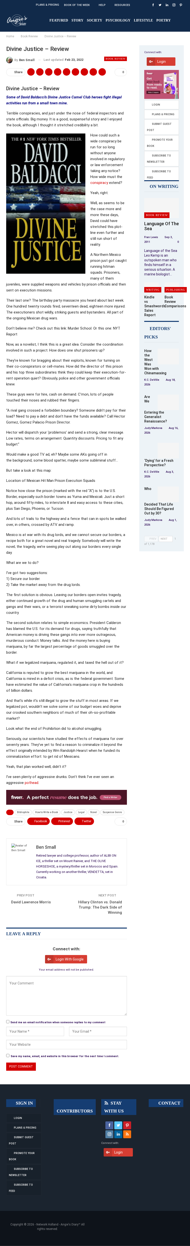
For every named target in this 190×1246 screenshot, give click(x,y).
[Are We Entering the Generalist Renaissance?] (168, 402)
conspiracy (99, 182)
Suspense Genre (112, 812)
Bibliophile (23, 812)
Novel (93, 812)
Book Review (115, 58)
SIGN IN (24, 1103)
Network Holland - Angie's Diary (57, 1224)
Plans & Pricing (47, 4)
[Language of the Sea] (161, 208)
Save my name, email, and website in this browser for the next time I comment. (65, 1056)
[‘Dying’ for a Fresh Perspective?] (168, 451)
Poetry (163, 20)
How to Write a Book (46, 812)
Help (102, 5)
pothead (31, 782)
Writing (153, 289)
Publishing (175, 289)
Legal (81, 812)
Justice (68, 812)
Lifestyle (143, 20)
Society (94, 20)
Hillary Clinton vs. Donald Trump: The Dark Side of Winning (100, 907)
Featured (58, 20)
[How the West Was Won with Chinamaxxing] (168, 356)
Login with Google (70, 959)
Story (77, 20)
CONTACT (168, 1103)
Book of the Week (77, 5)
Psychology (118, 20)
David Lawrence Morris (31, 902)
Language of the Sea (161, 226)
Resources (122, 5)
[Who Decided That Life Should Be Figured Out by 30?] (168, 494)
